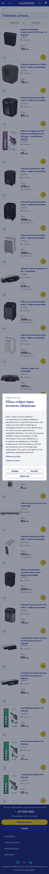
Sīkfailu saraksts (13, 460)
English (9, 398)
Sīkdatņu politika (13, 456)
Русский (16, 398)
